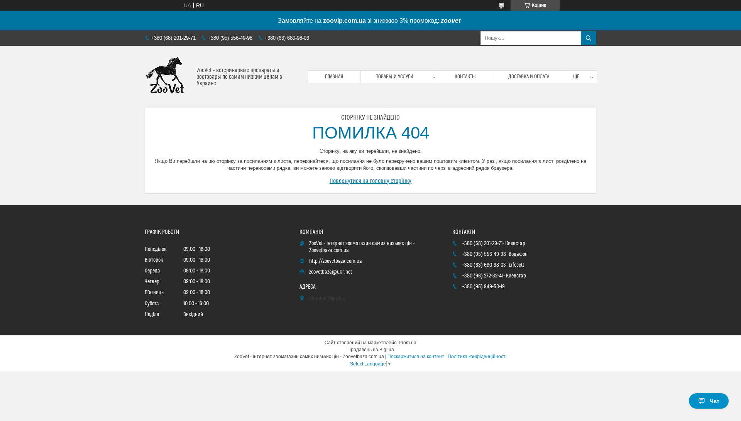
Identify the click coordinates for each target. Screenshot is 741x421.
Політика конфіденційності (477, 356)
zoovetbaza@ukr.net (330, 272)
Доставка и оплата (528, 77)
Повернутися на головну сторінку (370, 181)
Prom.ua (407, 342)
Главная (334, 77)
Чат (714, 401)
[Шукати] (588, 38)
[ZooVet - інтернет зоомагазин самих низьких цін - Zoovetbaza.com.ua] (168, 77)
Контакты (465, 77)
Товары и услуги (394, 77)
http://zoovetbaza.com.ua (335, 261)
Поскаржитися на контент (415, 356)
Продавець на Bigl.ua (370, 349)
